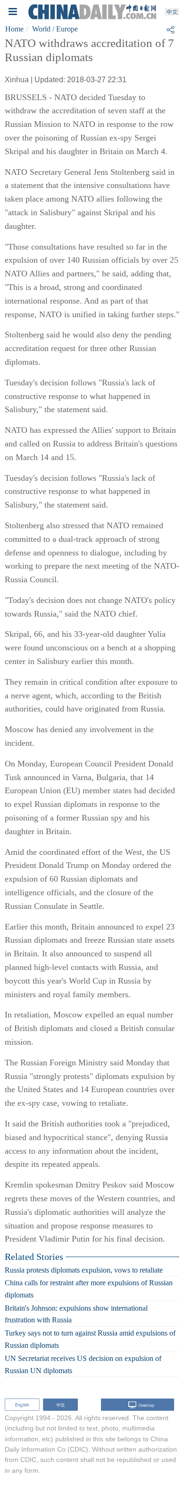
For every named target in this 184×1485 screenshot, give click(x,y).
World (41, 29)
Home (14, 29)
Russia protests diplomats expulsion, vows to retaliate (84, 1270)
